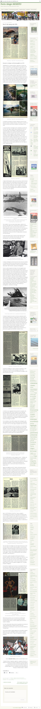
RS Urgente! (32, 642)
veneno (31, 459)
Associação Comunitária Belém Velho (33, 281)
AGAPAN (34, 371)
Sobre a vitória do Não (33, 117)
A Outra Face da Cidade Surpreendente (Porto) (33, 576)
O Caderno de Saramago (32, 633)
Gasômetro (32, 502)
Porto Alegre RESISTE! (11, 4)
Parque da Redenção (33, 513)
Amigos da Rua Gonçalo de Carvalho (33, 484)
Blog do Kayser (32, 597)
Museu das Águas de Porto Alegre (33, 508)
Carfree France (32, 602)
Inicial (2, 9)
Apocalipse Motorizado (32, 585)
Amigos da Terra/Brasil (32, 527)
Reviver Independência (33, 516)
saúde (31, 454)
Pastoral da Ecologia (33, 639)
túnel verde (33, 458)
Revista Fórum (32, 641)
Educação (32, 405)
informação (32, 417)
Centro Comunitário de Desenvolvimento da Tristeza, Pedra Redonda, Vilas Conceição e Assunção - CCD (33, 285)
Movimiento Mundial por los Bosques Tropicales (33, 554)
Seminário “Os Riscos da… (36, 148)
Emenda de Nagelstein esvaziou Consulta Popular (33, 233)
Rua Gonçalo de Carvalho (13, 9)
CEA (30, 531)
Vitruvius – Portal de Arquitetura (33, 655)
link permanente (11, 679)
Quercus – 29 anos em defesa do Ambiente (33, 58)
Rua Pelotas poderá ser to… (36, 129)
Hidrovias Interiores (33, 616)
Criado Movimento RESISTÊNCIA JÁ (33, 252)
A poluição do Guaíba (35, 348)
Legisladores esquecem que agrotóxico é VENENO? (33, 55)
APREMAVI (31, 529)
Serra (33, 454)
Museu (31, 430)
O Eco (31, 635)
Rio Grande (33, 451)
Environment (18, 678)
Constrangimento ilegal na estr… (36, 155)
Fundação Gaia (32, 536)
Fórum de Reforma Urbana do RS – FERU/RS (33, 498)
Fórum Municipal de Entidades (32, 278)
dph (30, 611)
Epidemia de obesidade (7, 682)
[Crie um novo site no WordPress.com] (20, 1)
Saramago (34, 453)
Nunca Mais (34, 430)
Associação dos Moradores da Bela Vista (33, 292)
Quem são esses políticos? (32, 61)
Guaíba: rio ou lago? (35, 152)
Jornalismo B (32, 622)
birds (35, 380)
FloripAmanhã (32, 614)
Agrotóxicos (32, 372)
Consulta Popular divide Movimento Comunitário (33, 235)
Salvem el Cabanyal (33, 644)
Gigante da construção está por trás (33, 231)
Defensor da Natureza (33, 534)
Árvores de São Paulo (33, 589)
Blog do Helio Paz (33, 595)
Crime (31, 398)
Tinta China (32, 649)
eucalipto (31, 411)
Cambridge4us (32, 599)
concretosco (33, 389)
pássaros (32, 449)
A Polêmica (6, 9)
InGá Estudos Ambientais (32, 544)
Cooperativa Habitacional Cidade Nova (33, 301)
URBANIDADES (32, 653)
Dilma (31, 402)
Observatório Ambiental (32, 637)
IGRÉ (31, 542)
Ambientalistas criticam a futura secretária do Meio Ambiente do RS (33, 51)
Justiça (32, 423)
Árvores (32, 465)
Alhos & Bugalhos (33, 580)
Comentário (22, 699)
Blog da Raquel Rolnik (33, 591)
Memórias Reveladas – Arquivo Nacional (33, 626)
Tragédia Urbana (22, 9)
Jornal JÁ (31, 620)
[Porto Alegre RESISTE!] (20, 16)
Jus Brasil (31, 552)
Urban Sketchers (32, 651)
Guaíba (32, 414)
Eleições (32, 406)
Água (12, 678)
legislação (33, 425)
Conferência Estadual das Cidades (33, 391)
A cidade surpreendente (32, 573)
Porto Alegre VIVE (33, 187)
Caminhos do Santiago (33, 600)
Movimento (4, 678)
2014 (31, 371)
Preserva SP (32, 560)
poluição (32, 440)
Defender (31, 532)
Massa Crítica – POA (33, 504)
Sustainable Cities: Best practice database (33, 647)
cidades (32, 385)
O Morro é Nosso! (33, 510)
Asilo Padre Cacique (33, 487)
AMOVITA (31, 486)
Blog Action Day (32, 381)
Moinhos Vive (32, 505)
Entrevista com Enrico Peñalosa (32, 44)
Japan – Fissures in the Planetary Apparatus (33, 550)
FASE (36, 411)
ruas (31, 453)
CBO (35, 381)
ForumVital (32, 500)
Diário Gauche (32, 609)
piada (36, 439)
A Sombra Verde (32, 578)
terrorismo (31, 456)
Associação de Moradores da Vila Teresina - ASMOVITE (33, 289)
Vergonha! (28, 9)
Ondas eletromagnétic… (36, 146)
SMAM (35, 454)
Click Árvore (32, 605)
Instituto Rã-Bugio (33, 546)
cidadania (14, 678)
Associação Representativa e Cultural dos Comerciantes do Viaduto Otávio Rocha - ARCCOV (33, 297)
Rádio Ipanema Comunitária (32, 562)
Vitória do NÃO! (33, 9)
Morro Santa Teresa (33, 428)
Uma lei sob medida (33, 223)
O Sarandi (31, 511)
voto (31, 463)
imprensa (21, 678)
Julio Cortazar (32, 624)
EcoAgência (32, 613)
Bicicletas (32, 380)
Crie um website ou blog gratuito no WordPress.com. (20, 707)
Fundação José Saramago (32, 538)
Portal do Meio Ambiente (32, 558)
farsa (34, 411)
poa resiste (10, 22)
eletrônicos (32, 408)
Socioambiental (32, 564)
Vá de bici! (31, 518)
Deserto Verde (33, 401)
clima (31, 387)
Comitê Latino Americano (32, 608)
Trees (35, 456)
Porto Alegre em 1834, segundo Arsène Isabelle (33, 85)
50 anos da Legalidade (33, 480)
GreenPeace (32, 540)
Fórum (31, 412)
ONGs (7, 678)
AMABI (31, 481)
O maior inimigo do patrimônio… (36, 136)
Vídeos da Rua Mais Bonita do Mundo (34, 183)
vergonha (33, 461)
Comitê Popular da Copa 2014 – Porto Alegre (33, 494)
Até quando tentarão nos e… (36, 133)
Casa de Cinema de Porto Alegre (33, 490)
